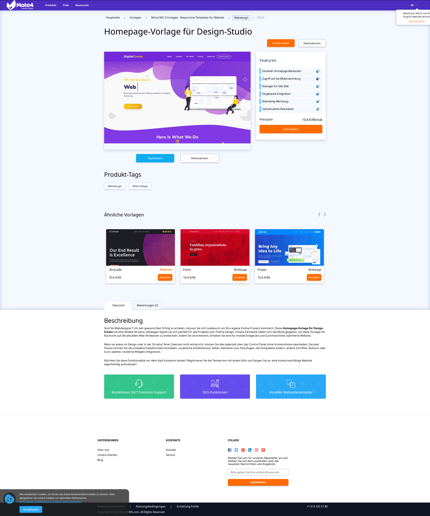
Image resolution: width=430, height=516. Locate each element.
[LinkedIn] (249, 450)
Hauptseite (113, 17)
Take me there (416, 21)
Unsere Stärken (107, 455)
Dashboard (155, 158)
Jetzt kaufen (290, 129)
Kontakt (171, 450)
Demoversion (312, 43)
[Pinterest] (263, 450)
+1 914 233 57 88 (317, 506)
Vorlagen (135, 17)
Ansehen (165, 277)
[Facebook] (229, 450)
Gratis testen (281, 43)
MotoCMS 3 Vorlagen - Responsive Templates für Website (187, 17)
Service (170, 455)
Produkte (50, 5)
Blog (100, 460)
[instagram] (256, 450)
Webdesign (241, 18)
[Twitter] (236, 450)
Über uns (103, 450)
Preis (66, 5)
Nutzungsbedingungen (150, 506)
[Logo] (23, 5)
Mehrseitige (140, 186)
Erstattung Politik (188, 506)
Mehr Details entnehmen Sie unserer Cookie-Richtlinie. (50, 501)
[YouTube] (243, 450)
